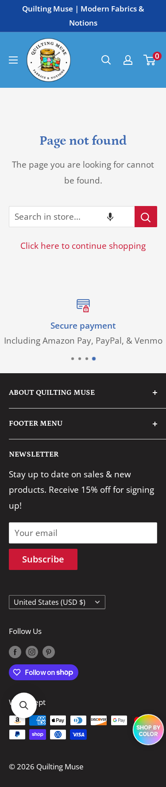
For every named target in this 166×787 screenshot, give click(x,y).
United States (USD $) (49, 602)
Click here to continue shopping (83, 245)
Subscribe (43, 559)
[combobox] (72, 216)
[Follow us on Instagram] (32, 651)
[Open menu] (13, 60)
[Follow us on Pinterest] (48, 651)
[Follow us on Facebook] (15, 651)
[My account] (128, 60)
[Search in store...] (146, 216)
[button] (110, 216)
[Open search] (106, 60)
